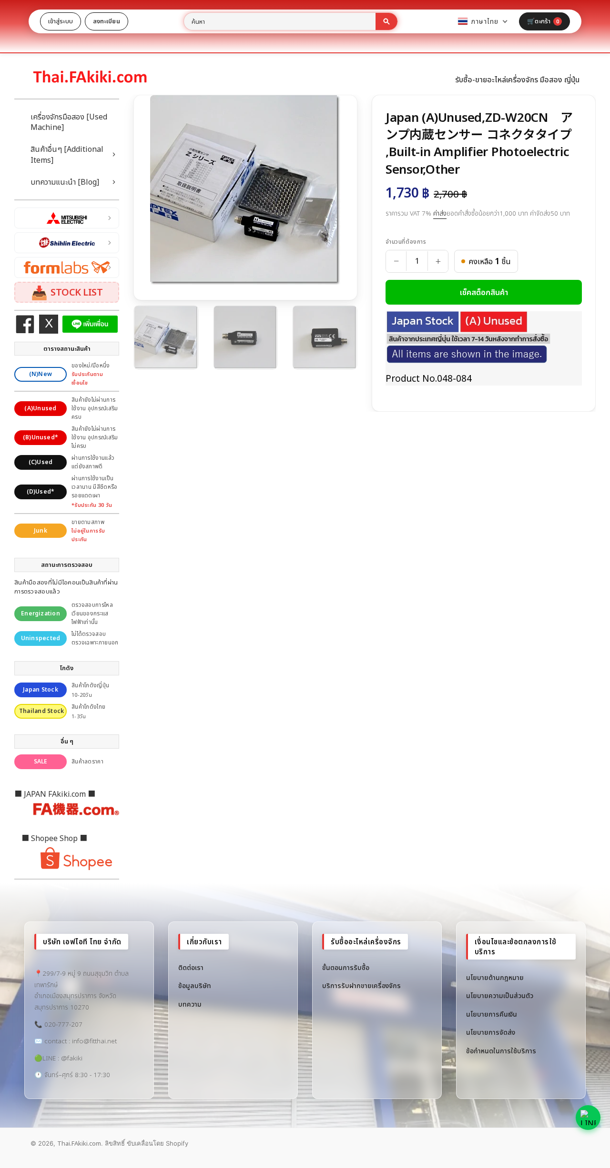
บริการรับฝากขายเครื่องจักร (361, 985)
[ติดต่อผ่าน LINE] (588, 1117)
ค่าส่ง (440, 213)
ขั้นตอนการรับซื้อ (345, 967)
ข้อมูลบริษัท (194, 985)
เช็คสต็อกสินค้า (484, 292)
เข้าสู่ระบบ (60, 21)
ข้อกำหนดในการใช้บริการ (501, 1050)
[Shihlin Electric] (66, 242)
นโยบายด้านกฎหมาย (495, 977)
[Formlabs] (66, 267)
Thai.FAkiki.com (79, 1143)
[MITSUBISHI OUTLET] (66, 218)
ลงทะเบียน (106, 21)
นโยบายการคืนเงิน (491, 1014)
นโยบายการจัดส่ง (490, 1032)
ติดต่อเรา (190, 967)
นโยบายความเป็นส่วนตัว (499, 995)
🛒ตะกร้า (543, 21)
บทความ (190, 1004)
